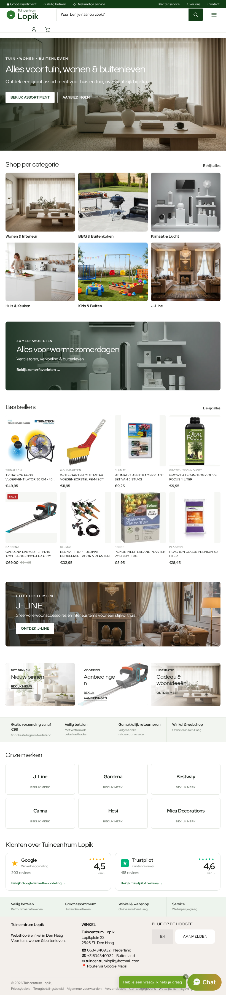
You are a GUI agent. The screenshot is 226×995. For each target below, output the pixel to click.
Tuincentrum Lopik (37, 983)
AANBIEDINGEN (76, 97)
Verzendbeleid (115, 988)
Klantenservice (169, 4)
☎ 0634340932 (96, 950)
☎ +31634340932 (98, 955)
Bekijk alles (211, 165)
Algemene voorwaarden (84, 988)
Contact (213, 4)
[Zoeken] (196, 15)
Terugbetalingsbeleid (48, 988)
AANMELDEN (195, 936)
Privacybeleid (20, 988)
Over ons (193, 4)
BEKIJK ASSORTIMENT (30, 97)
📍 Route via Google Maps (104, 966)
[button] (170, 982)
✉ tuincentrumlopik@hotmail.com (110, 960)
